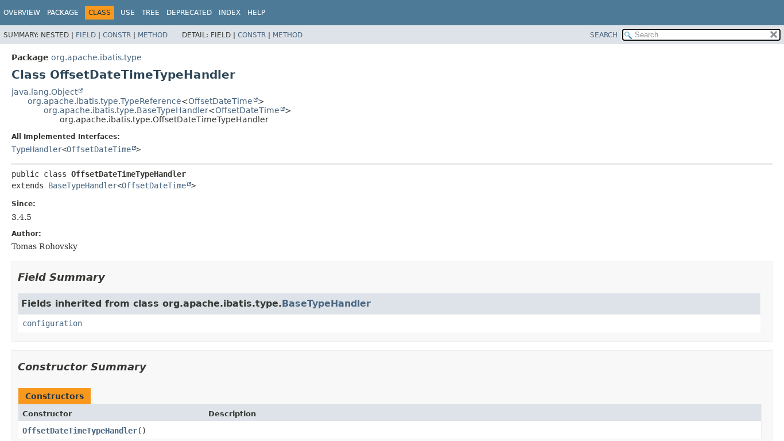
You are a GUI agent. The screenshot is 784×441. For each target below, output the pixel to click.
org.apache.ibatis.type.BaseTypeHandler (126, 110)
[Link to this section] (113, 277)
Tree (151, 13)
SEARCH (604, 35)
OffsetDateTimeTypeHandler (79, 430)
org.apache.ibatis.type (96, 57)
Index (229, 13)
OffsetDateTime (220, 101)
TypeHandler (36, 149)
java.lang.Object (44, 91)
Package (63, 13)
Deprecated (189, 13)
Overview (21, 13)
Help (256, 13)
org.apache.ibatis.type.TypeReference (104, 101)
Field (86, 35)
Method (153, 35)
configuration (52, 323)
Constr (117, 35)
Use (128, 13)
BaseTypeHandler (82, 185)
